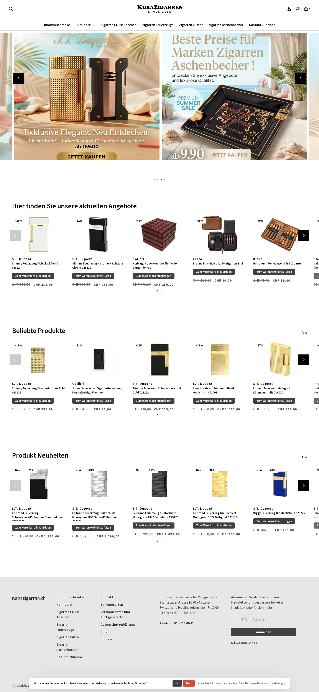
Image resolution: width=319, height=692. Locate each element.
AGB (103, 632)
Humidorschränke (56, 25)
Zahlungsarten (111, 604)
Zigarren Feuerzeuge (157, 25)
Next (300, 78)
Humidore (83, 25)
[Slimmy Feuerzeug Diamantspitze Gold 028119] (39, 359)
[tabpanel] (86, 103)
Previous (18, 78)
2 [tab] (158, 179)
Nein (188, 683)
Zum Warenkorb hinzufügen (33, 276)
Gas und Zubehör (262, 25)
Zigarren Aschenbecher (225, 25)
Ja (177, 683)
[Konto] (289, 9)
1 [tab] (154, 179)
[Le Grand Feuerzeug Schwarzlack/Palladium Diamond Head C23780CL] (39, 484)
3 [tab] (161, 179)
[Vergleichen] (298, 9)
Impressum (108, 639)
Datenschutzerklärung (117, 624)
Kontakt (106, 597)
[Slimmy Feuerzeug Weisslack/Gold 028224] (39, 234)
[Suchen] (11, 9)
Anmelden (263, 632)
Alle (304, 332)
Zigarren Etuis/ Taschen (118, 25)
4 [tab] (164, 179)
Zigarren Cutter (191, 25)
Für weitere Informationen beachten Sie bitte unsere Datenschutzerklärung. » (241, 683)
